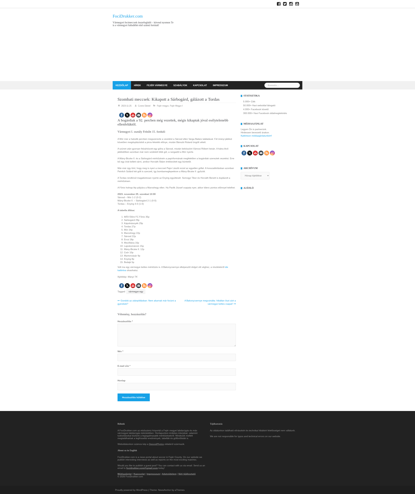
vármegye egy (136, 291)
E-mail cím (124, 366)
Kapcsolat (200, 85)
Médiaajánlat (125, 474)
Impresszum (220, 85)
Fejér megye (163, 106)
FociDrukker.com (128, 16)
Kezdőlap (122, 85)
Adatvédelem (169, 474)
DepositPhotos (156, 444)
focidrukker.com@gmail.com (142, 468)
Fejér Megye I (176, 106)
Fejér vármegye (157, 85)
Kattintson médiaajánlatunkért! (256, 135)
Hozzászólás (125, 321)
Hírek (137, 85)
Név (120, 351)
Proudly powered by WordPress (131, 490)
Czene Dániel (144, 106)
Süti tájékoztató (187, 474)
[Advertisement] (207, 56)
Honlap (121, 380)
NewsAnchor (164, 490)
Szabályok (180, 85)
